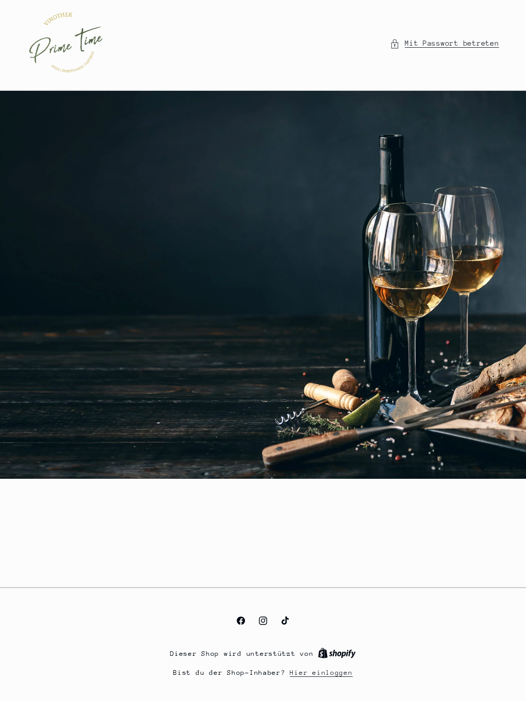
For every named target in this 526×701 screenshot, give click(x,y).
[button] (444, 43)
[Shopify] (337, 653)
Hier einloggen (321, 672)
